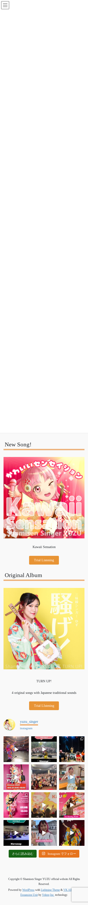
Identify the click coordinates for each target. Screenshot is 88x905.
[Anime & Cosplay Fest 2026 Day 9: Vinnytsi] (44, 749)
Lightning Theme (50, 890)
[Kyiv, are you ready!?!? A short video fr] (71, 805)
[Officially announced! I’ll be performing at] (44, 833)
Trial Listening (44, 560)
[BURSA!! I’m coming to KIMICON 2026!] (16, 777)
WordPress (28, 890)
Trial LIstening (44, 706)
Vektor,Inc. (48, 895)
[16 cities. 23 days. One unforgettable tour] (71, 833)
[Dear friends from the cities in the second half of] (71, 749)
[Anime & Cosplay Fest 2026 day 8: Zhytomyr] (16, 833)
